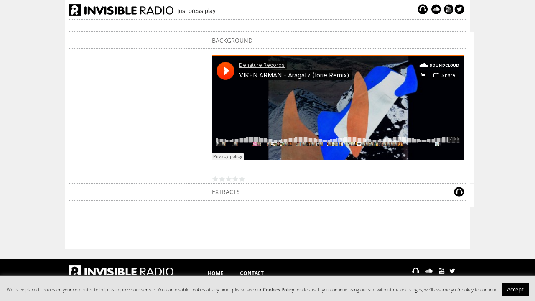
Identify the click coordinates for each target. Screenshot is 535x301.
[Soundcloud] (436, 9)
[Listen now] (423, 9)
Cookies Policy (278, 290)
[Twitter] (460, 9)
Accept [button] (515, 289)
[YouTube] (447, 9)
